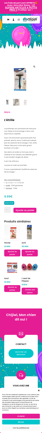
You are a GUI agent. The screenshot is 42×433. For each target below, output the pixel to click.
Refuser (21, 422)
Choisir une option (30, 291)
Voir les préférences (21, 428)
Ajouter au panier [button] (12, 253)
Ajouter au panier (25, 210)
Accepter (21, 416)
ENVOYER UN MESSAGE (21, 353)
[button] (39, 390)
